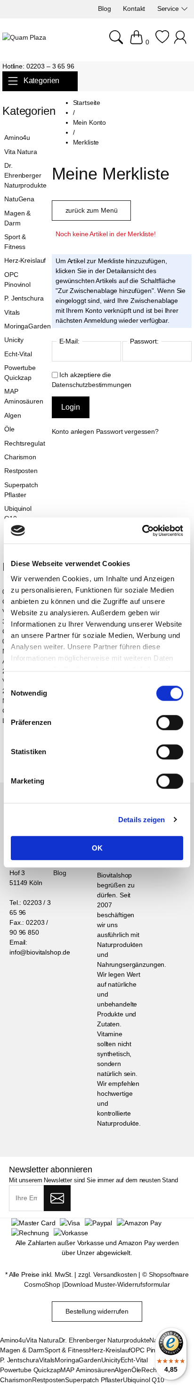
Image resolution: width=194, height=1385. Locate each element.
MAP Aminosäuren (23, 396)
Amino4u (17, 137)
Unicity (14, 340)
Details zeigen (141, 820)
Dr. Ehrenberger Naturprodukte (25, 175)
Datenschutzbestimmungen (92, 384)
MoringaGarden (26, 326)
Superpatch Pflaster (21, 490)
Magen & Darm (17, 218)
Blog (59, 873)
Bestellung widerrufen (97, 1311)
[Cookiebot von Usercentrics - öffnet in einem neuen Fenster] (142, 531)
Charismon (20, 457)
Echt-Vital (18, 354)
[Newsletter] (57, 1198)
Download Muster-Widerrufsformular (117, 1284)
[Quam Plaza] (24, 38)
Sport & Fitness (15, 241)
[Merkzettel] (162, 42)
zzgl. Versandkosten (107, 1274)
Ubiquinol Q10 (18, 513)
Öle (9, 429)
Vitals (12, 312)
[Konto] (181, 42)
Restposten (21, 470)
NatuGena (19, 199)
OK (97, 848)
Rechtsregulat (24, 443)
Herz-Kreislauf (25, 260)
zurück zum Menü (91, 210)
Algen (12, 415)
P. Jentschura (23, 298)
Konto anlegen (73, 431)
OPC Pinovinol (17, 279)
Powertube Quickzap (20, 372)
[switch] (169, 723)
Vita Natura (20, 151)
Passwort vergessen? (127, 431)
